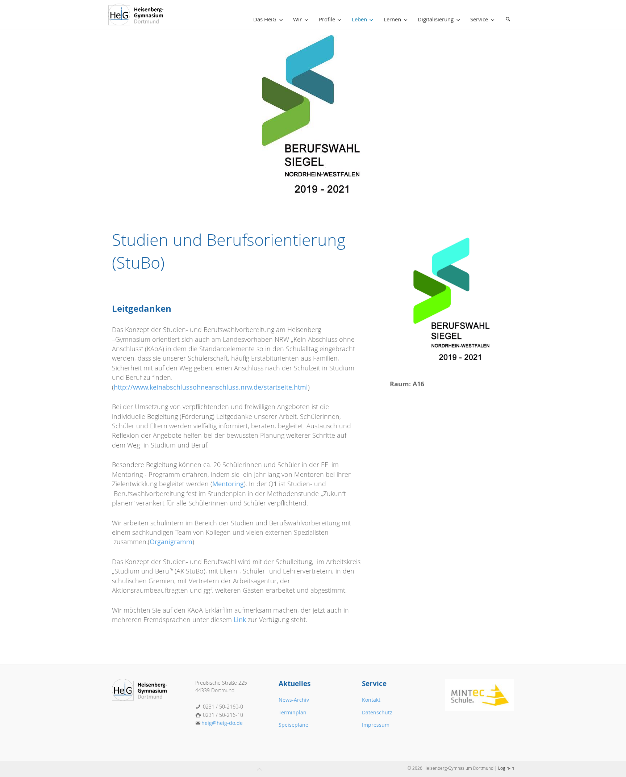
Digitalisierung (436, 19)
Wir (297, 19)
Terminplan (292, 712)
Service (479, 19)
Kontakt (371, 699)
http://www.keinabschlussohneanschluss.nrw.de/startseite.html (211, 387)
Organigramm (171, 542)
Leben (359, 19)
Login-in (506, 768)
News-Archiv (294, 699)
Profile (327, 19)
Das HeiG (264, 19)
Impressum (375, 724)
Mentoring (228, 484)
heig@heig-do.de (222, 722)
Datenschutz (377, 712)
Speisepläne (293, 724)
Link (240, 620)
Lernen (392, 19)
